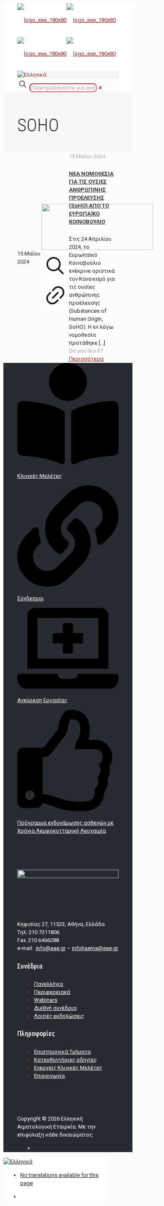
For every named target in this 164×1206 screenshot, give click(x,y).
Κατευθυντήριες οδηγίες (65, 1060)
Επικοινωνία (49, 1076)
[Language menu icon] (31, 75)
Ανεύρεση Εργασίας (42, 700)
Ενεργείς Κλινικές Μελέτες (68, 1068)
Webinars (45, 1000)
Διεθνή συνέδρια (55, 1008)
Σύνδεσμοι (30, 598)
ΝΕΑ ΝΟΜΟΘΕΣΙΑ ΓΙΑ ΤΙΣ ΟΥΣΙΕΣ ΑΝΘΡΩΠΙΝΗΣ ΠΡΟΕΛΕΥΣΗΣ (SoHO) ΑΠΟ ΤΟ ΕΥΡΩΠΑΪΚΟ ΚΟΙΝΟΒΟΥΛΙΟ (91, 197)
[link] (100, 88)
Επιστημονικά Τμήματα (62, 1052)
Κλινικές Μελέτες (39, 476)
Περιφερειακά (52, 992)
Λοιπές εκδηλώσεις (59, 1016)
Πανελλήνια (48, 984)
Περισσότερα (86, 359)
